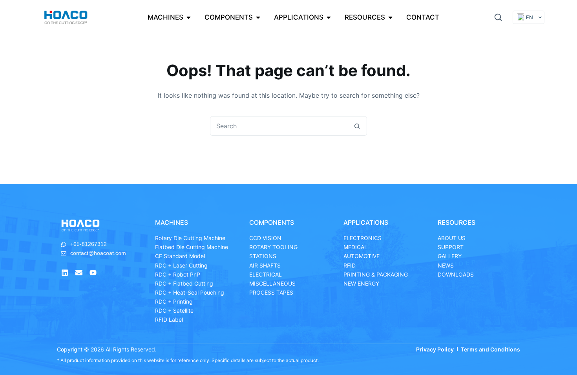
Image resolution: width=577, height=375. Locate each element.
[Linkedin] (65, 273)
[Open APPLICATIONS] (328, 18)
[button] (498, 17)
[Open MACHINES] (188, 18)
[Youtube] (93, 273)
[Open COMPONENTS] (258, 18)
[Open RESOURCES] (390, 18)
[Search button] (357, 126)
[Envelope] (79, 273)
